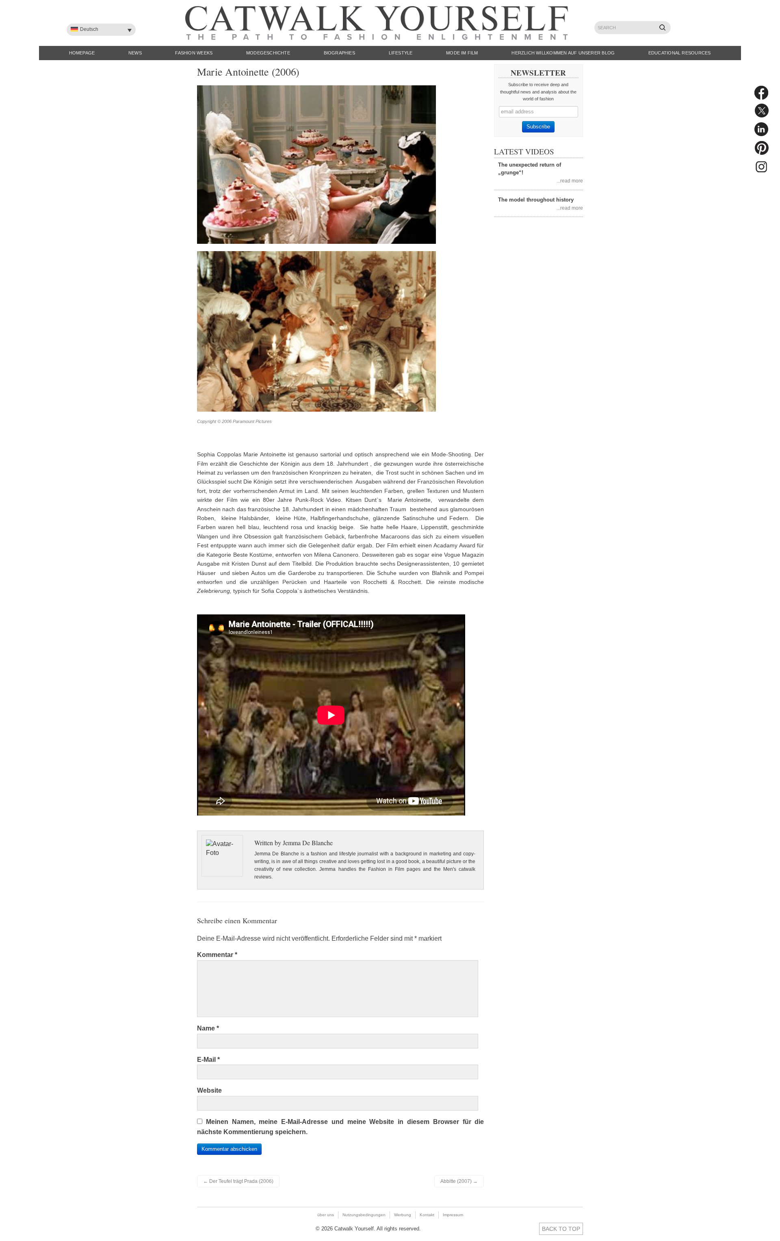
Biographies (339, 52)
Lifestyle (401, 52)
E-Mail (208, 1059)
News (135, 52)
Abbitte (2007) (459, 1181)
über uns (325, 1215)
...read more (570, 180)
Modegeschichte (268, 52)
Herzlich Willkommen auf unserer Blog (563, 52)
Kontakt (427, 1215)
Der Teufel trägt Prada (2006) (238, 1181)
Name (208, 1028)
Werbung (402, 1215)
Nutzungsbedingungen (364, 1215)
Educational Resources (679, 52)
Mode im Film (462, 52)
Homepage (82, 52)
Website (209, 1090)
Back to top (561, 1229)
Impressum (453, 1215)
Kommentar (217, 954)
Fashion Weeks (193, 52)
